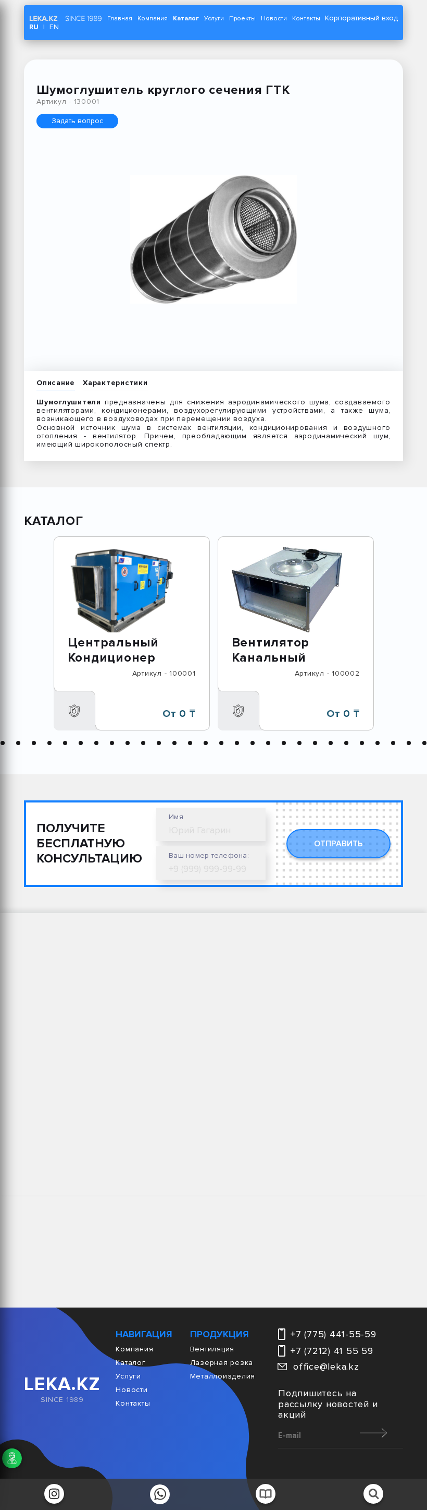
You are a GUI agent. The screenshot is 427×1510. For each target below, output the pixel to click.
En (54, 26)
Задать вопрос (77, 120)
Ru (34, 26)
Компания (152, 18)
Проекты (242, 18)
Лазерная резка (222, 1363)
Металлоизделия (223, 1376)
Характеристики (115, 383)
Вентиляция (212, 1349)
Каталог (186, 18)
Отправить (338, 843)
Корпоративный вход (361, 18)
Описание (55, 383)
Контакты (306, 18)
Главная (119, 18)
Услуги (214, 18)
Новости (274, 18)
